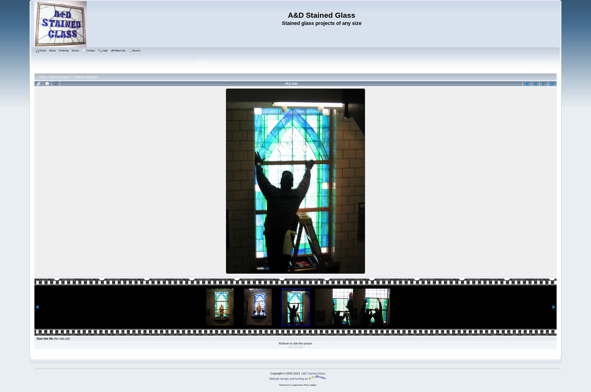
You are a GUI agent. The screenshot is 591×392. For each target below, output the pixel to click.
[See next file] (544, 83)
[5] (301, 346)
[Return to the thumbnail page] (38, 83)
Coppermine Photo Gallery (304, 385)
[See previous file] (535, 83)
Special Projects (60, 77)
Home (43, 77)
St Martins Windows (85, 77)
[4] (298, 346)
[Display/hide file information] (47, 83)
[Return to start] (527, 83)
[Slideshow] (55, 83)
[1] (289, 346)
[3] (295, 346)
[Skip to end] (552, 83)
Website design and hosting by (289, 378)
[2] (292, 346)
